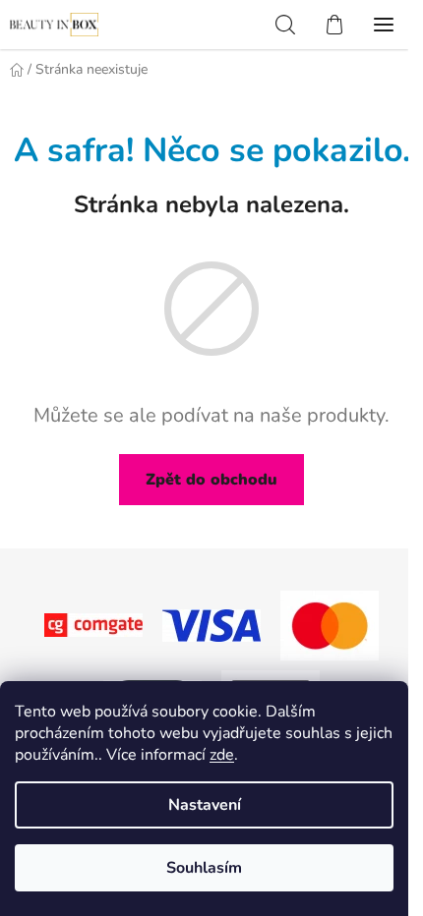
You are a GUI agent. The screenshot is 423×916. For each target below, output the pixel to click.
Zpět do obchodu (211, 479)
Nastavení (204, 805)
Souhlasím (204, 868)
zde (222, 755)
